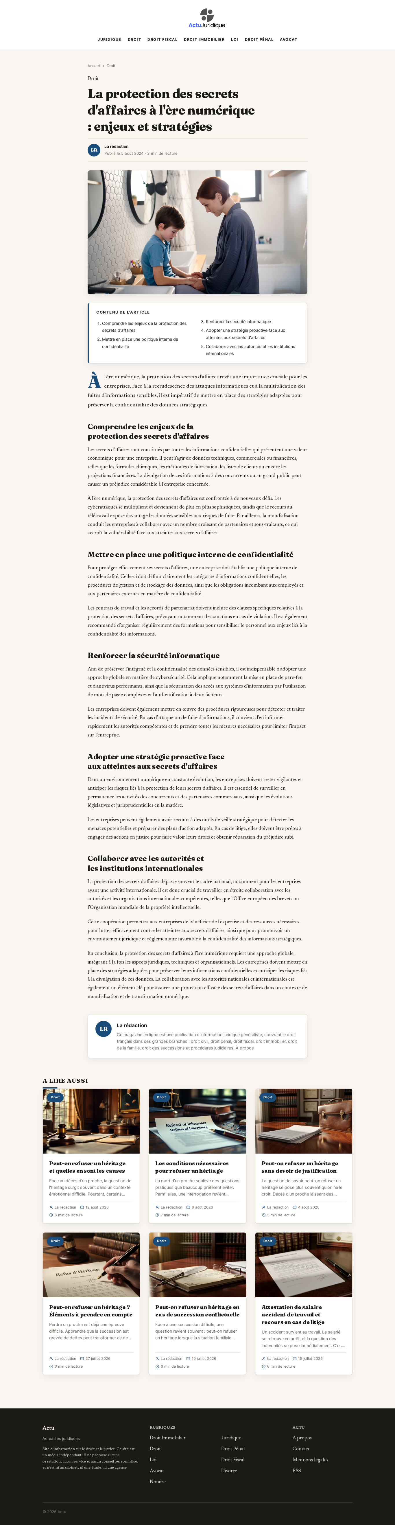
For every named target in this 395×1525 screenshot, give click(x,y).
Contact (301, 1449)
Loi (235, 39)
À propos (245, 1048)
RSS (297, 1471)
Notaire (158, 1482)
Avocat (288, 39)
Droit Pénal (259, 39)
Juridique (109, 39)
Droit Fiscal (162, 39)
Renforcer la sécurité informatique (238, 321)
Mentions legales (310, 1460)
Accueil (94, 65)
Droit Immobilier (204, 39)
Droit (134, 39)
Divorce (229, 1471)
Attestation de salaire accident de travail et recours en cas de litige (293, 1314)
